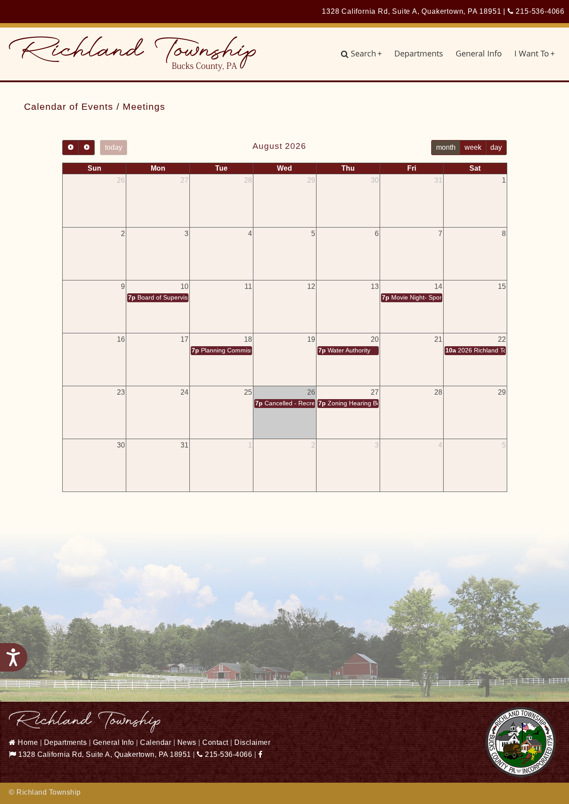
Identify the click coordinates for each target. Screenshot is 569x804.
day (496, 147)
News (186, 742)
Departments (418, 53)
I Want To (534, 53)
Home (27, 742)
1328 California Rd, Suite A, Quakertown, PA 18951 (103, 754)
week (473, 147)
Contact (215, 742)
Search (366, 53)
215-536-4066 (539, 11)
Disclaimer (252, 742)
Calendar (155, 742)
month (446, 147)
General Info (479, 53)
